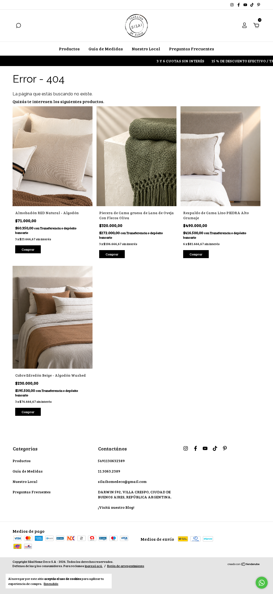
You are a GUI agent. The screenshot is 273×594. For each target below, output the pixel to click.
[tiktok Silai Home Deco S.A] (252, 4)
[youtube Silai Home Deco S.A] (245, 4)
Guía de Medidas (106, 48)
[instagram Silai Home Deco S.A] (232, 4)
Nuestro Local (146, 48)
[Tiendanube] (243, 564)
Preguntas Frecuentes (191, 48)
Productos (69, 48)
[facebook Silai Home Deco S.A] (239, 4)
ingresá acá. (94, 566)
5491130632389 (111, 460)
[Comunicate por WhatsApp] (262, 583)
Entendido (51, 583)
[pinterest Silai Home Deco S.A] (258, 4)
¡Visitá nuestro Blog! (116, 507)
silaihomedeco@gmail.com (122, 481)
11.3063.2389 (109, 471)
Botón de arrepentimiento (125, 566)
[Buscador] (18, 25)
